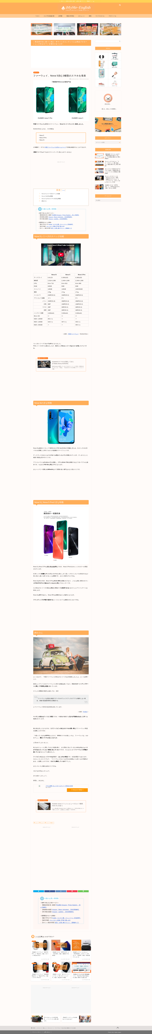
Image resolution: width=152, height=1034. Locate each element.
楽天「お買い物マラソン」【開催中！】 (61, 228)
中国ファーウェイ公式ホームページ (55, 147)
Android (47, 822)
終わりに (44, 201)
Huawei (41, 822)
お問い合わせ (47, 1032)
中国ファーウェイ (73, 334)
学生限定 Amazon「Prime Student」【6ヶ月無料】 (65, 215)
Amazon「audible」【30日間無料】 (58, 218)
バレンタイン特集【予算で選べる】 (55, 226)
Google (36, 822)
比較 (52, 822)
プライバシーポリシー (37, 1032)
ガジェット (36, 72)
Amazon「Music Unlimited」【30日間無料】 (60, 217)
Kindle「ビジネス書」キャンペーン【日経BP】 (61, 224)
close (63, 190)
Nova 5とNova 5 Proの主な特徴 (51, 198)
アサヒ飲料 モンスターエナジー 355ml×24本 (59, 786)
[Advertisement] (61, 57)
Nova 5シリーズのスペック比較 (51, 193)
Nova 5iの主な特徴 (47, 196)
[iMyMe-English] (76, 12)
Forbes (85, 711)
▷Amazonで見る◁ (77, 789)
